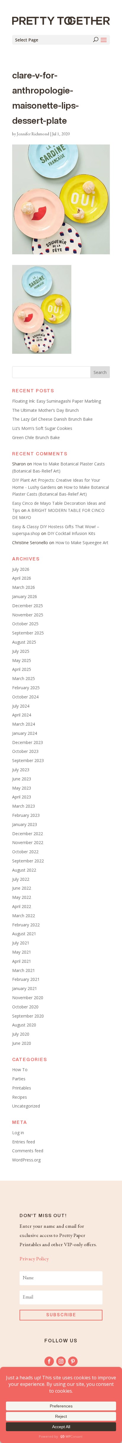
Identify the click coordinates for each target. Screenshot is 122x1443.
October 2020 (25, 1007)
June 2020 (21, 1043)
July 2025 (20, 651)
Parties (18, 1079)
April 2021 (21, 961)
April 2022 (21, 906)
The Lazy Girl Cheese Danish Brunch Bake (52, 419)
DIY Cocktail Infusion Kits (71, 533)
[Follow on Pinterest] (73, 1361)
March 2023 (23, 806)
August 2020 (24, 1025)
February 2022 (26, 925)
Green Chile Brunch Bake (36, 437)
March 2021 (23, 970)
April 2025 (21, 669)
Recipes (19, 1097)
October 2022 (25, 851)
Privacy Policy (34, 1259)
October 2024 (25, 697)
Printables (21, 1088)
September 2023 (28, 760)
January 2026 (24, 596)
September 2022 (28, 861)
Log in (18, 1132)
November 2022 (27, 842)
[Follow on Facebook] (49, 1361)
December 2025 (27, 605)
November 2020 (27, 997)
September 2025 (28, 633)
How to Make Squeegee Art (81, 542)
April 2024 (21, 715)
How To (20, 1069)
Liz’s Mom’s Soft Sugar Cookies (42, 428)
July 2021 (20, 943)
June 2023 (21, 779)
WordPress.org (26, 1160)
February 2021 (26, 979)
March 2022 (23, 915)
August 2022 (24, 870)
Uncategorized (26, 1106)
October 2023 (25, 751)
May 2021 (21, 952)
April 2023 (21, 797)
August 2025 (24, 642)
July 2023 (20, 769)
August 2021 (24, 933)
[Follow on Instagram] (61, 1361)
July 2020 (20, 1034)
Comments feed (27, 1150)
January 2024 (24, 733)
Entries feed (23, 1142)
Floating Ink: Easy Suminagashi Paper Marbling (56, 401)
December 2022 (27, 833)
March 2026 (23, 587)
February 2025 (26, 687)
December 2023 (27, 742)
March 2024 (23, 724)
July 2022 (20, 879)
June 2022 (21, 888)
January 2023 (24, 824)
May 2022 (21, 897)
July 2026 (20, 569)
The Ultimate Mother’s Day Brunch (45, 410)
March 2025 (23, 678)
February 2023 (26, 815)
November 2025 (27, 615)
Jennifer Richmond (33, 134)
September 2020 (28, 1016)
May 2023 (21, 788)
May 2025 (21, 660)
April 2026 (21, 578)
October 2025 (25, 623)
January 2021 (24, 988)
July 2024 (20, 706)
